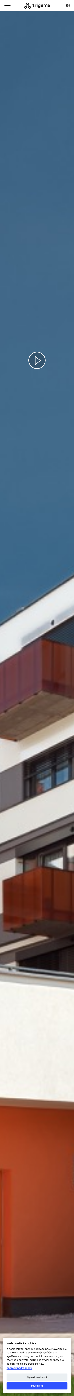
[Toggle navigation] (7, 5)
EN (68, 5)
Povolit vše (37, 1385)
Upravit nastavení (37, 1377)
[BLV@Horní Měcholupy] (37, 6)
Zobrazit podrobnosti (19, 1367)
